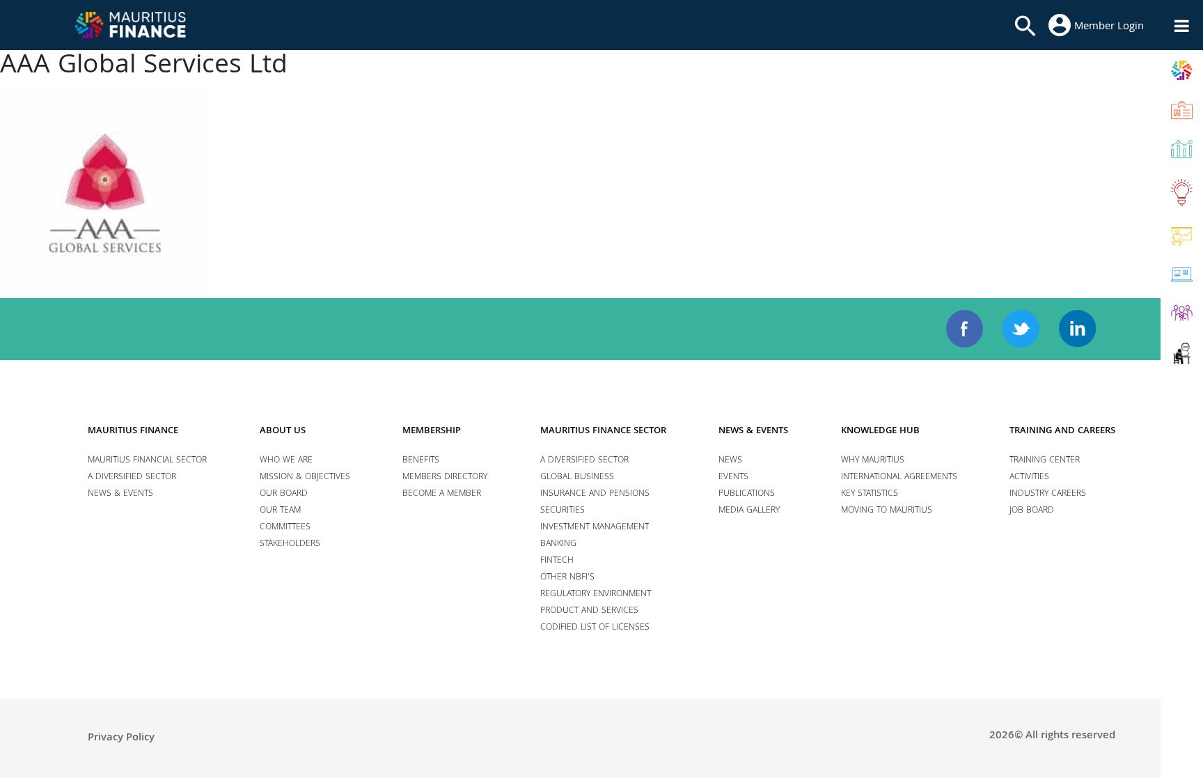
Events (733, 477)
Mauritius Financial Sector (147, 460)
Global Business (577, 477)
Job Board (1031, 511)
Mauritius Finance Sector (603, 431)
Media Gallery (749, 511)
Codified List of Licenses (595, 628)
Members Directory (444, 477)
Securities (562, 511)
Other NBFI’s (567, 577)
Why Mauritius (872, 460)
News (730, 460)
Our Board (284, 494)
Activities (1029, 477)
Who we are (286, 460)
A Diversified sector (132, 477)
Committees (285, 527)
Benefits (420, 460)
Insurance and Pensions (595, 494)
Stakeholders (290, 544)
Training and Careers (1062, 431)
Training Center (1044, 460)
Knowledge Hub (880, 431)
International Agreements (899, 477)
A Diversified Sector (584, 460)
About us (283, 431)
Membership (431, 431)
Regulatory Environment (595, 594)
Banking (558, 544)
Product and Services (589, 611)
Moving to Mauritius (886, 511)
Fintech (557, 561)
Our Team (280, 511)
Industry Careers (1047, 494)
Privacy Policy (121, 738)
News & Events (120, 494)
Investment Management (594, 527)
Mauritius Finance (133, 431)
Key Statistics (869, 494)
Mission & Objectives (305, 477)
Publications (746, 494)
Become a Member (441, 494)
